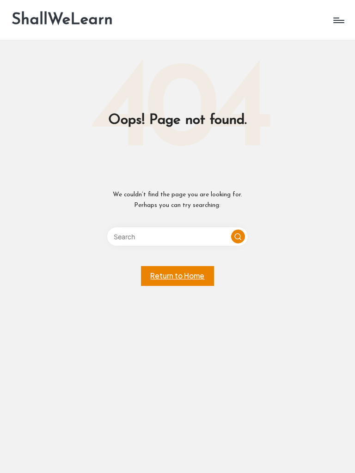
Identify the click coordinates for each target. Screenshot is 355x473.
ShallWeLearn (62, 20)
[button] (238, 236)
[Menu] (338, 20)
